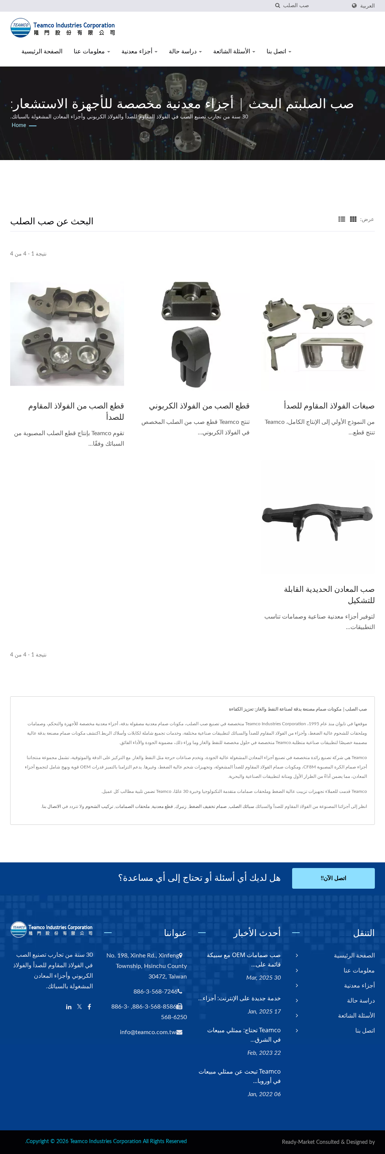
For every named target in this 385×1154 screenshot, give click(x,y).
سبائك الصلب (241, 806)
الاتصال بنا (51, 806)
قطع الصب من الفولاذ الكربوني (199, 405)
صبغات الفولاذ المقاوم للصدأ (329, 405)
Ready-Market (298, 1142)
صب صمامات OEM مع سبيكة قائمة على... (244, 959)
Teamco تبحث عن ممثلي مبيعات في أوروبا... (240, 1076)
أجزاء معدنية (137, 51)
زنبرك (180, 806)
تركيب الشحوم (99, 806)
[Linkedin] (68, 1007)
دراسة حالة (183, 51)
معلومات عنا (90, 51)
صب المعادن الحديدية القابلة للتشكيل (329, 594)
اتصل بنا (277, 51)
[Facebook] (89, 1007)
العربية (367, 6)
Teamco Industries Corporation (105, 1141)
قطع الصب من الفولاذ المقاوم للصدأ (76, 411)
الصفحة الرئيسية (41, 51)
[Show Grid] (353, 219)
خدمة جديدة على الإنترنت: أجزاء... (239, 998)
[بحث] (277, 5)
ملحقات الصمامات (132, 806)
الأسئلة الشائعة (232, 51)
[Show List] (342, 219)
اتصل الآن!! (333, 878)
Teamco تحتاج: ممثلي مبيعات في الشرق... (244, 1035)
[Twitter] (79, 1007)
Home (19, 125)
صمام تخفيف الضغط (208, 806)
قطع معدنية (162, 806)
